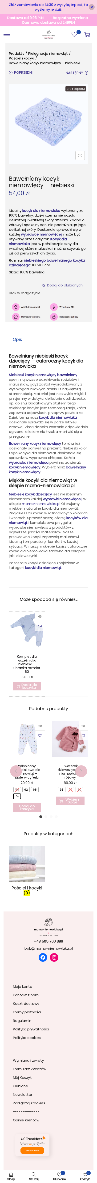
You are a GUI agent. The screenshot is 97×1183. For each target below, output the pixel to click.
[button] (64, 285)
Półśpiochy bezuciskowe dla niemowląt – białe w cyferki (26, 772)
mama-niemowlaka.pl (41, 503)
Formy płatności (27, 1012)
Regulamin (22, 1020)
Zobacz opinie (32, 1150)
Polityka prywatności (31, 1029)
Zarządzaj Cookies (29, 1103)
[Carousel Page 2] (45, 816)
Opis (17, 339)
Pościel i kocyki (21, 58)
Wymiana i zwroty (28, 1060)
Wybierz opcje (72, 801)
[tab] (48, 339)
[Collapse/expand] (92, 7)
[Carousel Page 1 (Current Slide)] (40, 816)
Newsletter (22, 1094)
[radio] (17, 789)
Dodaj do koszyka (29, 686)
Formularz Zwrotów (29, 1068)
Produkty (16, 53)
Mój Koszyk (22, 1077)
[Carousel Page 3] (51, 816)
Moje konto (22, 986)
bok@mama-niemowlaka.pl (48, 948)
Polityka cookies (27, 1037)
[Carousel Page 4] (56, 816)
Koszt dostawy (26, 1003)
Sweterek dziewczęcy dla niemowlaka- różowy (70, 772)
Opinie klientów (26, 1120)
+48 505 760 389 (48, 941)
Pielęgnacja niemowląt (48, 53)
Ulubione (20, 1085)
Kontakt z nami (26, 995)
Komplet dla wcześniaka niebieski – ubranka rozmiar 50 (26, 664)
